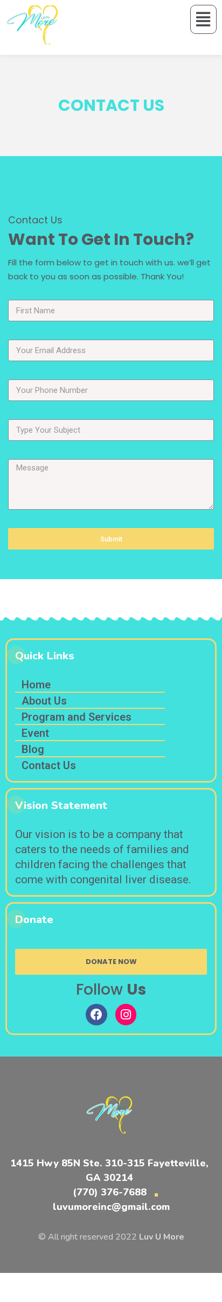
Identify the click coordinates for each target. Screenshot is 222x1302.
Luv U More (161, 1237)
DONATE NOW (111, 961)
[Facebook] (96, 1014)
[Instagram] (126, 1014)
